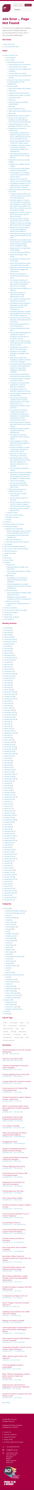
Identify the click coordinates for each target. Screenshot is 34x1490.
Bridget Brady (6, 1369)
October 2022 (8, 696)
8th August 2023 (15, 1360)
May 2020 (7, 738)
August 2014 (8, 861)
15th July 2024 (18, 1262)
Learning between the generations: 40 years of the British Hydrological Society (16, 1329)
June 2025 (7, 648)
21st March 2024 (15, 1306)
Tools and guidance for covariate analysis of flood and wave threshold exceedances (19, 586)
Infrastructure (10, 565)
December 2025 (9, 639)
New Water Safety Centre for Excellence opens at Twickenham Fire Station (16, 1258)
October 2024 (8, 660)
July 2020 (7, 735)
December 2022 (9, 692)
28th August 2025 (19, 1152)
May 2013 (7, 886)
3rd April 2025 (18, 1208)
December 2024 (9, 658)
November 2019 (9, 749)
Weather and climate (13, 601)
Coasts (8, 920)
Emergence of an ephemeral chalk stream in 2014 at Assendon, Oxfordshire (19, 385)
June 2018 (7, 785)
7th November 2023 (19, 1333)
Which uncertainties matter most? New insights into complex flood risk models (15, 1108)
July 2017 (7, 801)
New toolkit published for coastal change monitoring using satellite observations (15, 1278)
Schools (8, 959)
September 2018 (9, 779)
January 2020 (8, 744)
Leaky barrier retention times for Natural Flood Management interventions (20, 269)
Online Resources (11, 982)
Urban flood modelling (17, 481)
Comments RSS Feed (11, 46)
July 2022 (7, 701)
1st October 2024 (19, 1251)
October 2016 (8, 817)
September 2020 (10, 733)
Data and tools (13, 1025)
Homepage (8, 544)
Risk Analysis (10, 952)
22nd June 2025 (18, 1186)
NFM (27, 1037)
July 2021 (7, 722)
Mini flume (12, 100)
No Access (7, 558)
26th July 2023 (16, 1369)
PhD (4, 1025)
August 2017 (8, 799)
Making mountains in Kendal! (13, 1321)
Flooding (8, 929)
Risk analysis (10, 575)
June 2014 (7, 865)
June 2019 (7, 760)
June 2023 (7, 683)
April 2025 (7, 651)
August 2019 (8, 756)
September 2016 (9, 820)
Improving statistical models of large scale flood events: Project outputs (20, 424)
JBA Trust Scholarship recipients (14, 546)
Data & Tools (10, 924)
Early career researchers (13, 539)
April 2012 (7, 895)
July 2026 (7, 628)
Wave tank (12, 113)
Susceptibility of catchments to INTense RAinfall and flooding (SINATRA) (17, 580)
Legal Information (10, 553)
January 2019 (8, 772)
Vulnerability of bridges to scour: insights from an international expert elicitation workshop (20, 185)
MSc (28, 1022)
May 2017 (7, 806)
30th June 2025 (18, 1168)
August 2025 (8, 644)
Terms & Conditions (10, 608)
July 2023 (7, 680)
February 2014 (9, 870)
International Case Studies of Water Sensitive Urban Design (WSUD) (20, 155)
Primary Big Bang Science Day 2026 (15, 1074)
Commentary (10, 922)
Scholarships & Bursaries (14, 956)
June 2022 (7, 703)
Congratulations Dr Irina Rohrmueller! (16, 1081)
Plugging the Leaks (9, 1142)
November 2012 (9, 893)
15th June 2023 (17, 1388)
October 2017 (8, 795)
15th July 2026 (18, 1069)
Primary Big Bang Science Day (13, 1166)
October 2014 (8, 856)
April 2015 (7, 847)
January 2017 (8, 813)
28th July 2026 (19, 1060)
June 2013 (7, 884)
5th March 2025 (18, 1217)
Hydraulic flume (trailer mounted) (19, 95)
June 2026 (7, 630)
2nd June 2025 (18, 1199)
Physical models (12, 86)
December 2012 (9, 891)
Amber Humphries (7, 1060)
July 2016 (7, 824)
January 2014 (8, 872)
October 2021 (8, 717)
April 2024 (7, 667)
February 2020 (9, 742)
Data (7, 977)
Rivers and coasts (11, 590)
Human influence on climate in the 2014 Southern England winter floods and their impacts (20, 504)
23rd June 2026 (18, 1076)
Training (6, 1014)
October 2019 (8, 751)
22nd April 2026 (18, 1112)
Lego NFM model (14, 98)
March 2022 (8, 708)
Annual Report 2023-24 (11, 1223)
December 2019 (9, 747)
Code (22, 1028)
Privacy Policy (8, 560)
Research (7, 562)
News (6, 555)
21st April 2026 (19, 1120)
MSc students (8, 619)
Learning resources (10, 551)
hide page (13, 1031)
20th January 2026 (19, 1127)
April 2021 (7, 726)
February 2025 (9, 655)
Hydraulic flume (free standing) (18, 93)
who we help (6, 1034)
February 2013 (9, 888)
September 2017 (9, 797)
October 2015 (8, 838)
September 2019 (9, 754)
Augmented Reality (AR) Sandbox (19, 88)
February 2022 (9, 710)
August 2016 (8, 822)
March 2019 (8, 767)
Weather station (12, 513)
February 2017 (9, 811)
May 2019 (7, 763)
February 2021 (9, 731)
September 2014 (9, 859)
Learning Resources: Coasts (17, 67)
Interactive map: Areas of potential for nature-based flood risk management (18, 82)
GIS (7, 931)
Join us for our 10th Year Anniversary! (16, 549)
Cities (7, 915)
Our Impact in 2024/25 (10, 1126)
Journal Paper (10, 940)
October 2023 (8, 676)
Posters (8, 984)
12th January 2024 (16, 1315)
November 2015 (9, 836)
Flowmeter (12, 91)
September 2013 (9, 879)
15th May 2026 (18, 1092)
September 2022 (9, 699)
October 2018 (8, 776)
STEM (6, 1011)
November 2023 (9, 674)
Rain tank (11, 106)
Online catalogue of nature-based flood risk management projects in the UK (20, 443)
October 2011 (8, 900)
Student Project (11, 966)
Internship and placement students (17, 542)
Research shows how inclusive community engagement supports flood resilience (20, 229)
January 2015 (8, 852)
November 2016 (9, 815)
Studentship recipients (11, 617)
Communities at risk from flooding (15, 610)
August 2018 (8, 781)
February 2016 (9, 831)
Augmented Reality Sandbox (15, 911)
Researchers (8, 615)
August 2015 (8, 843)
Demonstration (11, 927)
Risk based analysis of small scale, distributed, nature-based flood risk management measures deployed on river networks (20, 462)
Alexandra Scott (7, 1069)
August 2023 (8, 678)
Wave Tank (9, 972)
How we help (10, 60)
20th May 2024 (18, 1282)
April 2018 (7, 788)
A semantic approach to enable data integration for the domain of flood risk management (20, 313)
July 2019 (7, 758)
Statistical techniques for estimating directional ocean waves (19, 276)
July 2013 (7, 881)
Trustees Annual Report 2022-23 (14, 1296)
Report (8, 947)
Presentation (10, 945)
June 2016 (7, 827)
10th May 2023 (18, 1397)
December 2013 (9, 875)
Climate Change (11, 918)
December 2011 (9, 897)
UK (7, 970)
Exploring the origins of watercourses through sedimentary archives (17, 295)
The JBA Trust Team (12, 517)
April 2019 (7, 765)
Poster (8, 943)
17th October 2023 (19, 1351)
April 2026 (7, 635)
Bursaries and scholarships (14, 529)
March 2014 (8, 868)
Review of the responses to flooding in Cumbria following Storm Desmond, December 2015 (19, 120)
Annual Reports (11, 58)
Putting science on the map (12, 1191)
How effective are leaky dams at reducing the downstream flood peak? (20, 235)
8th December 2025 (19, 1136)
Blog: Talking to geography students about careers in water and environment (16, 1376)
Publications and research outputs (18, 115)
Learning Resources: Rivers (17, 73)
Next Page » (6, 1402)
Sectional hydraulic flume (16, 109)
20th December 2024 (20, 1233)
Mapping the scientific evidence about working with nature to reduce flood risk (20, 214)
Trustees (8, 519)
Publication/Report (12, 988)
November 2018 (9, 774)
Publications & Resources (12, 975)
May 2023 (7, 685)
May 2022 (7, 706)
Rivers (8, 954)
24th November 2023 (16, 1322)
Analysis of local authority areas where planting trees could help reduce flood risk (20, 343)
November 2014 (9, 854)
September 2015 (9, 840)
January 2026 (8, 637)
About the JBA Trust (11, 55)
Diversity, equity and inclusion (14, 524)
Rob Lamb (5, 1053)
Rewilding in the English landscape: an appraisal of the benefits (19, 353)
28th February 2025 (19, 1224)
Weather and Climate (13, 995)
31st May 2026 (17, 1083)
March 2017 (8, 808)
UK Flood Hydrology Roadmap (20, 252)
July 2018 (7, 783)
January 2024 (8, 671)
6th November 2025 (19, 1143)
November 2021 (9, 715)
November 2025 (9, 642)
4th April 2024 (18, 1297)
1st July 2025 (17, 1161)
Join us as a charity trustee (14, 515)
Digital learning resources (15, 62)
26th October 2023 (19, 1342)
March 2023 (8, 690)
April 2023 (7, 687)
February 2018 (9, 792)
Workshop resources (8, 1040)
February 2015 (8, 849)
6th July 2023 (17, 1379)
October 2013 (8, 877)
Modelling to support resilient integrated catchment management (19, 430)
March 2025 (8, 653)
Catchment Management (14, 913)
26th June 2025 (18, 1177)
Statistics (9, 963)
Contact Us (8, 522)
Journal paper (13, 1022)
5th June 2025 (18, 1193)
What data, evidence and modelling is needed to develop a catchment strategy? (20, 360)
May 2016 (7, 829)
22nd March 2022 (14, 1053)
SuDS (7, 968)
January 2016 (8, 833)
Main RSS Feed (9, 44)
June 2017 (7, 804)
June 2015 (7, 845)
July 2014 (7, 863)
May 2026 (7, 632)
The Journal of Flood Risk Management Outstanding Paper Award (19, 485)
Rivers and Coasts (11, 993)
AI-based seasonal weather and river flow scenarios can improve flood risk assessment (20, 196)
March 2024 (8, 669)
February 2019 (9, 770)
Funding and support (11, 526)
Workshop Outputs (12, 998)
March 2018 (8, 790)
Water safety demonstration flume (19, 111)
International (10, 938)
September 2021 (9, 719)
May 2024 (7, 664)
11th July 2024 (18, 1271)
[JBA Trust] (6, 11)
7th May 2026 (17, 1101)
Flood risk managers (11, 612)
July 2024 (7, 662)
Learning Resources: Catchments (19, 64)
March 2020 (8, 740)
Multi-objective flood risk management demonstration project (19, 437)
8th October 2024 (19, 1242)
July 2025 (7, 646)
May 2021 (7, 724)
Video (17, 1028)
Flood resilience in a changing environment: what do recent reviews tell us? (19, 175)
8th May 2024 (17, 1290)
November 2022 (9, 694)
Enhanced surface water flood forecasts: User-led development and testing (20, 320)
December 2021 (9, 712)
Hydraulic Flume (11, 934)
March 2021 (8, 728)
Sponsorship (10, 961)
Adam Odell (5, 1306)
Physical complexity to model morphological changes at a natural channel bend (19, 449)
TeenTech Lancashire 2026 (12, 1059)
